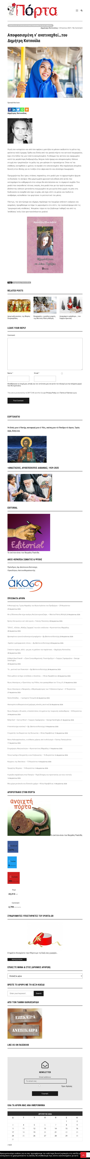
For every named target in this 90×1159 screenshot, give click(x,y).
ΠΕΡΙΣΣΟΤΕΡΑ (17, 959)
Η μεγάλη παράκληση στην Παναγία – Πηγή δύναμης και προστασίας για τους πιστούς (40, 775)
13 (45, 1129)
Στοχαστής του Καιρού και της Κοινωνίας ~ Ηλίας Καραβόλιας (31, 733)
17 (13, 1132)
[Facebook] (10, 108)
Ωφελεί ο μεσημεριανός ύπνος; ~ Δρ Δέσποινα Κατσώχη (29, 643)
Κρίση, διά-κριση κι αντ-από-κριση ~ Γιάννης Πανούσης (28, 621)
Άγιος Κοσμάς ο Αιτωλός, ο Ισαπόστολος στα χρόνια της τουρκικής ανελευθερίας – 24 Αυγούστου (45, 711)
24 (13, 1136)
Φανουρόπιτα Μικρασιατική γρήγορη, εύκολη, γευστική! (29, 704)
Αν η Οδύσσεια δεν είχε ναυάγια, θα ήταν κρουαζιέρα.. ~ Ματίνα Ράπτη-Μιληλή (37, 614)
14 (56, 1129)
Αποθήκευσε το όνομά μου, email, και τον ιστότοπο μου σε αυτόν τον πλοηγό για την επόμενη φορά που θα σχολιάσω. (45, 385)
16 (77, 1129)
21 (56, 1132)
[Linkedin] (14, 108)
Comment (11, 335)
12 (34, 1129)
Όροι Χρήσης (67, 1086)
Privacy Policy (51, 393)
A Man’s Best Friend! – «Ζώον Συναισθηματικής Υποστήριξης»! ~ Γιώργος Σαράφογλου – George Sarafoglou (43, 659)
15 (66, 1129)
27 (45, 1136)
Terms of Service (66, 393)
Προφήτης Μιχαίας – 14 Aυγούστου (21, 768)
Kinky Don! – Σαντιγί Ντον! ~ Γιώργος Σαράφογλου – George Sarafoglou (34, 720)
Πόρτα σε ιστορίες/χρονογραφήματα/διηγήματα (30, 25)
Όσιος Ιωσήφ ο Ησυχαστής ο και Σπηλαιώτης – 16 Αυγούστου (31, 755)
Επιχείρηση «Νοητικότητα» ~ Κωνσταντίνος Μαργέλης (28, 748)
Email (36, 373)
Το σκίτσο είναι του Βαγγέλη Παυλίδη (23, 553)
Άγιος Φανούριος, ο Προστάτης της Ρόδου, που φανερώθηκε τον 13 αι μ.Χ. (35, 682)
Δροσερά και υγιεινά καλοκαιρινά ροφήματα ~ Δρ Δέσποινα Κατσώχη (34, 636)
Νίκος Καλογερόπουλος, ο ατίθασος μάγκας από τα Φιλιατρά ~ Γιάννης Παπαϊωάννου (39, 740)
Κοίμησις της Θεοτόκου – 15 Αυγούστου (23, 762)
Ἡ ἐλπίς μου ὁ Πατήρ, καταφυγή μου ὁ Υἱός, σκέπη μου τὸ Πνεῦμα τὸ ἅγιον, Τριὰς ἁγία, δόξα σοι (44, 429)
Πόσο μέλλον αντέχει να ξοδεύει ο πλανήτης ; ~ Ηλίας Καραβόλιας (32, 676)
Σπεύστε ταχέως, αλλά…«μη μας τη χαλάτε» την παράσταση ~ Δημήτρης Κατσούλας (39, 650)
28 (56, 1136)
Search (38, 993)
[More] (26, 108)
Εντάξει (3, 1158)
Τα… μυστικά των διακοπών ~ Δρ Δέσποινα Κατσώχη (27, 669)
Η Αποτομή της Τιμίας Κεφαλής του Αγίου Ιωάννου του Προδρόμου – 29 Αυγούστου (39, 606)
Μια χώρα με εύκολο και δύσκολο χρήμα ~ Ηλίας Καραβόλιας (31, 784)
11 (23, 1129)
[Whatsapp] (22, 108)
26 (34, 1136)
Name (10, 373)
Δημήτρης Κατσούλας (49, 28)
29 (66, 1136)
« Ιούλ (10, 1145)
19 (34, 1132)
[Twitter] (18, 108)
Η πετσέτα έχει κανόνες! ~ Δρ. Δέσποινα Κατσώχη (26, 726)
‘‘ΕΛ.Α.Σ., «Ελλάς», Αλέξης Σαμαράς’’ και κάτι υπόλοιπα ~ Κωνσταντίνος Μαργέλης (38, 628)
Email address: (45, 1077)
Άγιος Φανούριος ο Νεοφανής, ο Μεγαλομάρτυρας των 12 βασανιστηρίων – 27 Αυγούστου (42, 689)
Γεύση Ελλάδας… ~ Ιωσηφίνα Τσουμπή (22, 698)
